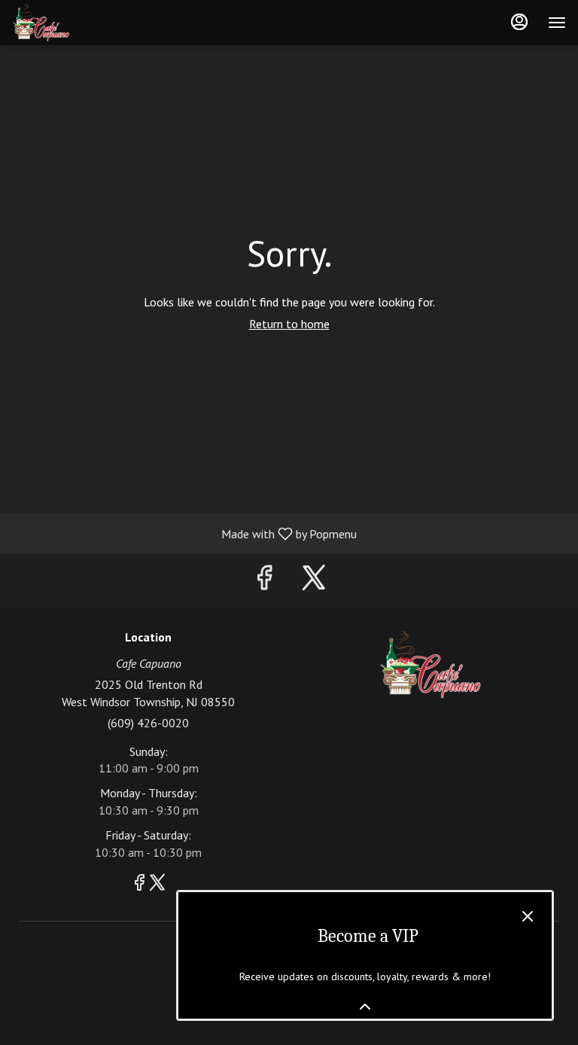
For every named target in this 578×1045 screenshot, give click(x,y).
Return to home (289, 323)
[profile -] (519, 22)
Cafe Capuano (430, 665)
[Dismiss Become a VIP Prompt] (528, 916)
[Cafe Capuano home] (80, 22)
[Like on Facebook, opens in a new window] (264, 581)
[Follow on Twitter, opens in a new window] (313, 581)
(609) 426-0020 (148, 722)
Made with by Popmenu (184, 533)
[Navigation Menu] (556, 22)
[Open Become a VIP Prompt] (365, 1007)
